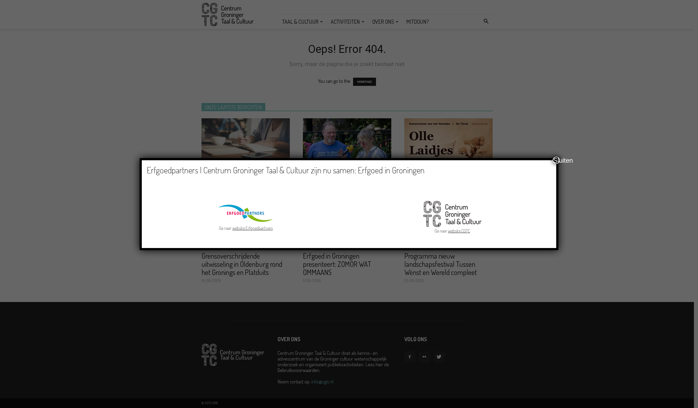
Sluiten (556, 160)
